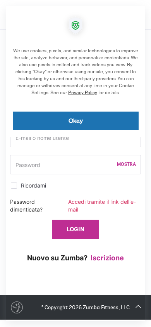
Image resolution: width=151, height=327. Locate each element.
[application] (75, 163)
